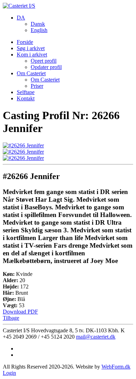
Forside (25, 42)
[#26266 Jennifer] (23, 145)
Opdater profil (46, 67)
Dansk (38, 24)
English (39, 30)
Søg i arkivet (31, 48)
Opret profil (43, 61)
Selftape (26, 92)
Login (9, 373)
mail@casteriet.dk (95, 337)
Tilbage (11, 318)
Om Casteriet (31, 73)
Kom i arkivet (32, 54)
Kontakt (26, 98)
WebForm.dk (115, 367)
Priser (37, 86)
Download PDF (20, 312)
